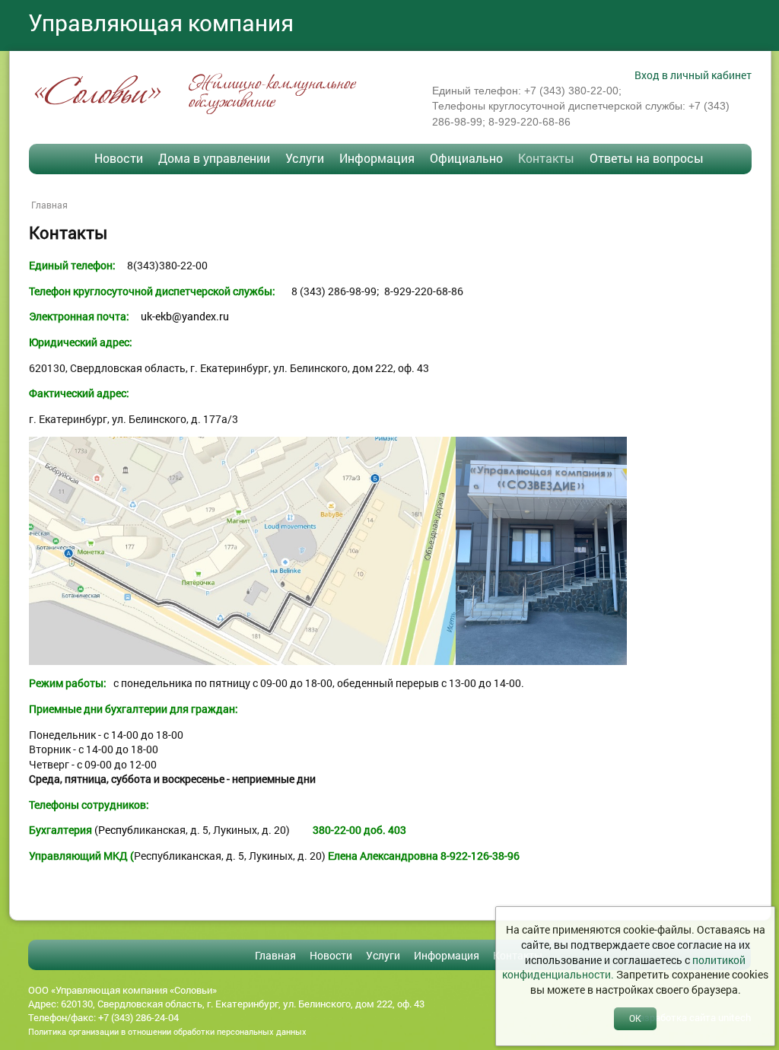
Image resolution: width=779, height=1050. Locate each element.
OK (635, 1018)
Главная (49, 205)
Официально (466, 158)
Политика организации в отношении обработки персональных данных (167, 1031)
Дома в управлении (214, 158)
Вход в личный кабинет (693, 75)
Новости (118, 158)
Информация (377, 158)
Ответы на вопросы (647, 158)
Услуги (304, 158)
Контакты (546, 158)
